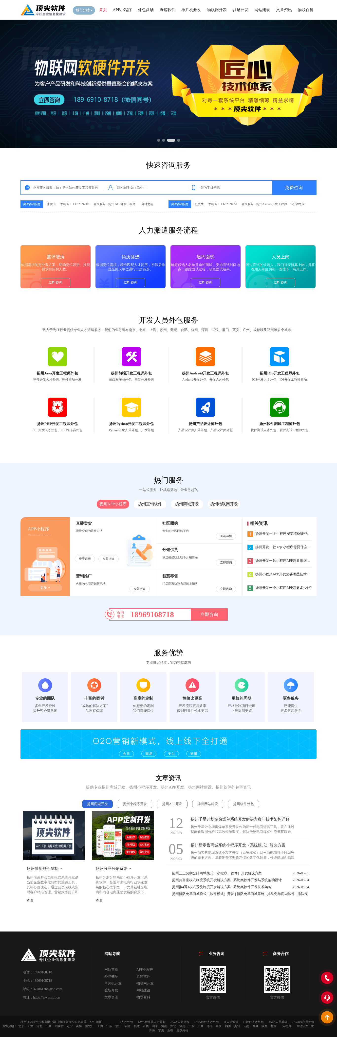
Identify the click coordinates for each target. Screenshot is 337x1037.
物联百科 (306, 10)
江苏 (109, 1026)
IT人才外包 (125, 1022)
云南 (246, 1026)
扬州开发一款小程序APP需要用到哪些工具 (287, 560)
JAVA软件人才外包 (206, 1022)
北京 (21, 1026)
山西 (49, 1026)
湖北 (173, 1026)
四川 (228, 1026)
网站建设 (262, 10)
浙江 (118, 1026)
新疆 (170, 1030)
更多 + (45, 587)
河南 (164, 1026)
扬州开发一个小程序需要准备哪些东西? (285, 533)
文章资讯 (284, 10)
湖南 (182, 1026)
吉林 (79, 1026)
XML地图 (96, 1022)
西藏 (255, 1026)
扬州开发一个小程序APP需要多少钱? (283, 588)
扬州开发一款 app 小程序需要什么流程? (285, 547)
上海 (100, 1026)
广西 (201, 1026)
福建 (137, 1026)
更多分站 (182, 1030)
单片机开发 (191, 10)
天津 (30, 1026)
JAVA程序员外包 (303, 1022)
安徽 (128, 1026)
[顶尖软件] (42, 15)
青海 (152, 1030)
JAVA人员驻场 (278, 1022)
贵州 (237, 1026)
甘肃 (274, 1026)
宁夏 (161, 1030)
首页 (103, 10)
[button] (158, 140)
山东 (155, 1026)
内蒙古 (59, 1026)
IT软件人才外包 (253, 1022)
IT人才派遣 (231, 1022)
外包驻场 (146, 10)
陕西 (264, 1026)
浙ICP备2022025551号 (72, 1022)
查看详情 (85, 559)
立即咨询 (55, 282)
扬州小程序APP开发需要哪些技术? (281, 574)
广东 (191, 1026)
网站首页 (111, 969)
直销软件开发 (305, 1026)
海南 (210, 1026)
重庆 (219, 1026)
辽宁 (70, 1026)
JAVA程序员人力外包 (152, 1022)
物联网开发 (217, 10)
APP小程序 (122, 10)
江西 (146, 1026)
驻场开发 (240, 10)
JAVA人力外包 (179, 1022)
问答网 (286, 1026)
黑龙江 (89, 1026)
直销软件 (167, 10)
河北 (39, 1026)
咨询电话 (120, 614)
